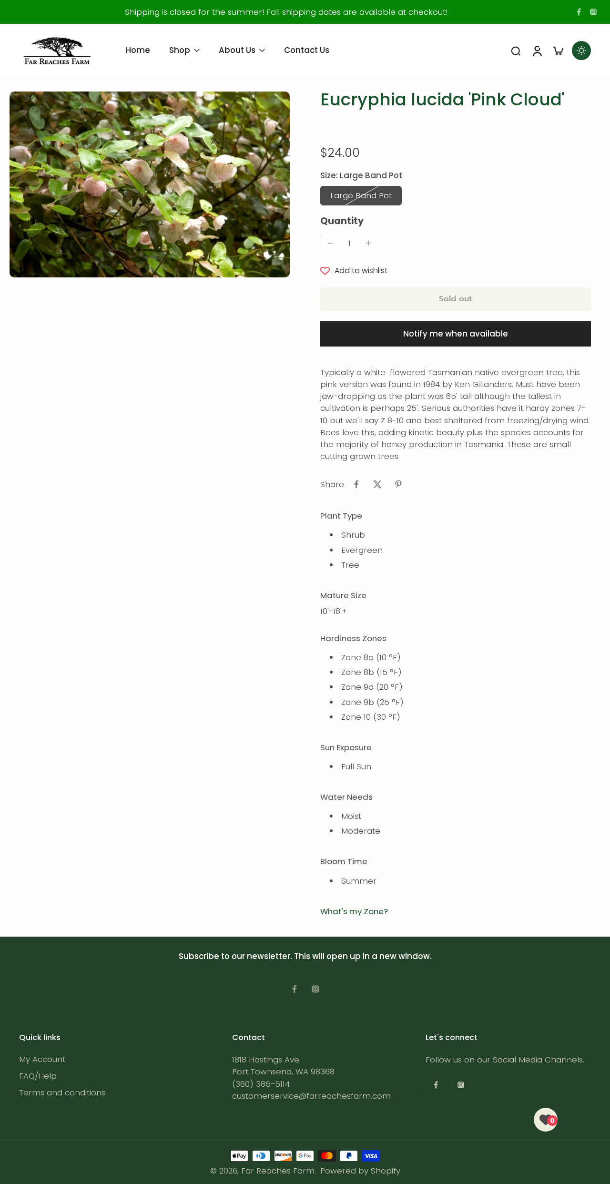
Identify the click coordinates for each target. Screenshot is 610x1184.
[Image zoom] (150, 184)
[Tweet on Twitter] (377, 484)
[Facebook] (579, 12)
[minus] (330, 243)
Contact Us (306, 50)
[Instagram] (593, 12)
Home (138, 50)
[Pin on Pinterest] (398, 484)
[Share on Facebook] (356, 484)
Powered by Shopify (360, 1170)
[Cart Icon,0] (557, 50)
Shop (179, 50)
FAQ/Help (38, 1076)
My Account (42, 1059)
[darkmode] (581, 50)
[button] (455, 299)
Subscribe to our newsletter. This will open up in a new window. (305, 956)
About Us (237, 50)
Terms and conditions (62, 1092)
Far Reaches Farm (278, 1170)
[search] (515, 50)
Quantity (342, 220)
